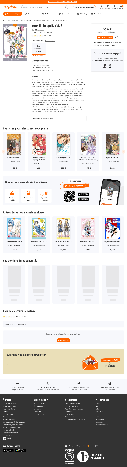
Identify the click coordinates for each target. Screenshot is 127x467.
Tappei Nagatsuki (88, 163)
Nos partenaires (9, 419)
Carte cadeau (70, 417)
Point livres (69, 411)
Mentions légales (9, 430)
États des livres (39, 406)
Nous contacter (39, 414)
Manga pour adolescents (41, 20)
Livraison (37, 409)
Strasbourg (100, 419)
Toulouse (99, 422)
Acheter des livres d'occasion (75, 419)
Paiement (37, 411)
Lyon (97, 414)
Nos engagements (9, 406)
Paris (98, 404)
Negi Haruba (38, 163)
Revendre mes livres (72, 404)
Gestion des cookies (10, 433)
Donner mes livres (71, 406)
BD (22, 20)
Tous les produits (12, 20)
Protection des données (11, 427)
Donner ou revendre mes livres (84, 7)
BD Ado (28, 20)
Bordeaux (99, 411)
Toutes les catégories (14, 14)
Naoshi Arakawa (38, 30)
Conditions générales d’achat (13, 425)
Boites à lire (69, 414)
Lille (97, 409)
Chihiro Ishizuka (113, 161)
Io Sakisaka (63, 161)
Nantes (98, 417)
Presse (5, 417)
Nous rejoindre (8, 414)
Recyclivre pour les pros (74, 409)
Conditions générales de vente (14, 422)
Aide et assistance (40, 404)
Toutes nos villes (102, 425)
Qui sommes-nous (9, 404)
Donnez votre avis (63, 340)
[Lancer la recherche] (65, 7)
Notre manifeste (9, 409)
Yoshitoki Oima (14, 161)
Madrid (98, 406)
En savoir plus (50, 41)
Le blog (5, 411)
